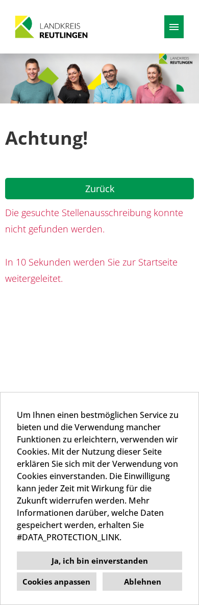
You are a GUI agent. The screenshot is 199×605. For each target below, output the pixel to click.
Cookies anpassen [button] (56, 581)
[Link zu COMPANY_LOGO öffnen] (51, 27)
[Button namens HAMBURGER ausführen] (174, 26)
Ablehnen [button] (142, 581)
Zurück (99, 188)
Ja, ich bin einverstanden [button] (100, 561)
